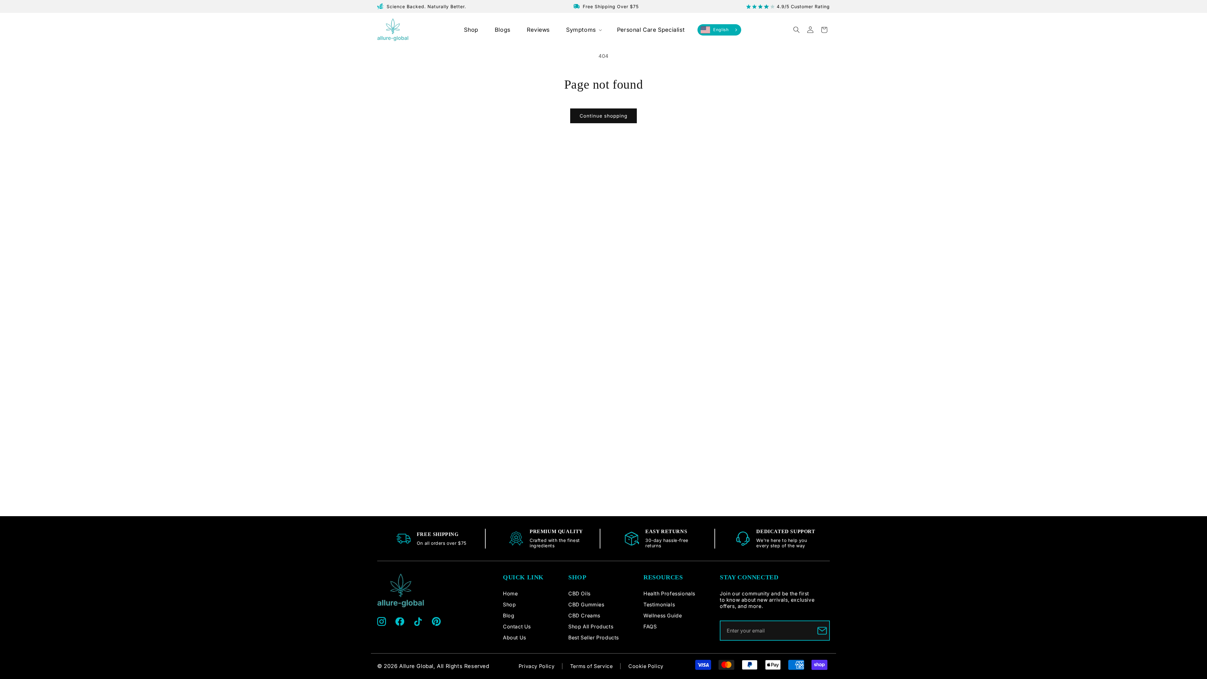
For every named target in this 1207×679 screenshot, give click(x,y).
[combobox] (719, 30)
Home (510, 593)
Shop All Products (590, 626)
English (721, 29)
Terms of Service (591, 666)
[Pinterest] (436, 621)
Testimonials (659, 604)
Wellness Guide (662, 615)
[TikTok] (418, 621)
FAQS (650, 626)
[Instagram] (381, 621)
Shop (509, 604)
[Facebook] (399, 621)
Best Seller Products (593, 637)
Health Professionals (669, 593)
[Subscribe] (822, 631)
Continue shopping (603, 116)
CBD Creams (584, 615)
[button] (583, 29)
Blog (508, 615)
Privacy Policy (536, 666)
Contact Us (517, 626)
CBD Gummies (586, 604)
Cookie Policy (646, 666)
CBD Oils (579, 593)
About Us (514, 637)
